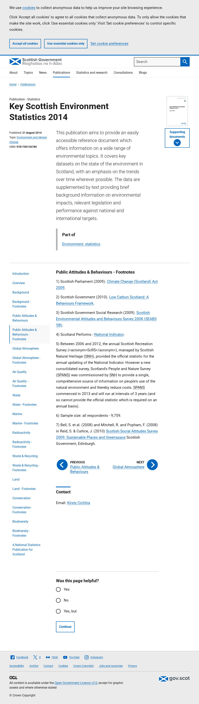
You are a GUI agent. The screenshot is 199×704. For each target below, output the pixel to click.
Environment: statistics (81, 244)
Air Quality (19, 372)
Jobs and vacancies (111, 665)
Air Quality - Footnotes (20, 383)
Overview (18, 283)
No (66, 600)
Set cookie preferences (109, 43)
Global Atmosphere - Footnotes (26, 360)
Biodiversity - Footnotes (21, 533)
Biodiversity (20, 521)
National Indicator (109, 334)
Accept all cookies (25, 43)
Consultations (123, 72)
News (43, 72)
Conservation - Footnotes (22, 510)
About (13, 72)
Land (15, 479)
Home (13, 84)
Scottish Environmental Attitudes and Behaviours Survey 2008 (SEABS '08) (106, 318)
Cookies (63, 665)
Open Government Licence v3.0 (76, 683)
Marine (17, 414)
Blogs (143, 72)
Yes (67, 589)
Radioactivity (21, 433)
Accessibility (16, 665)
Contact (48, 665)
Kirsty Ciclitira (78, 503)
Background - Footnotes (21, 304)
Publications (61, 72)
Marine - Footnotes (25, 423)
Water (16, 395)
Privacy (132, 665)
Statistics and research (91, 72)
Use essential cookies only (65, 43)
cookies (28, 7)
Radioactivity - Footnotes (22, 444)
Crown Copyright (83, 665)
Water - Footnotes (24, 404)
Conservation (21, 498)
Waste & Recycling (25, 456)
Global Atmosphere (25, 348)
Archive (33, 665)
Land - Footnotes (24, 489)
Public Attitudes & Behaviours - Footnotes (24, 334)
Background (20, 292)
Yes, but (70, 611)
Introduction (20, 274)
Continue (65, 627)
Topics (28, 72)
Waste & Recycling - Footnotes (25, 468)
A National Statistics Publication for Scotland (26, 549)
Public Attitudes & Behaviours (24, 318)
